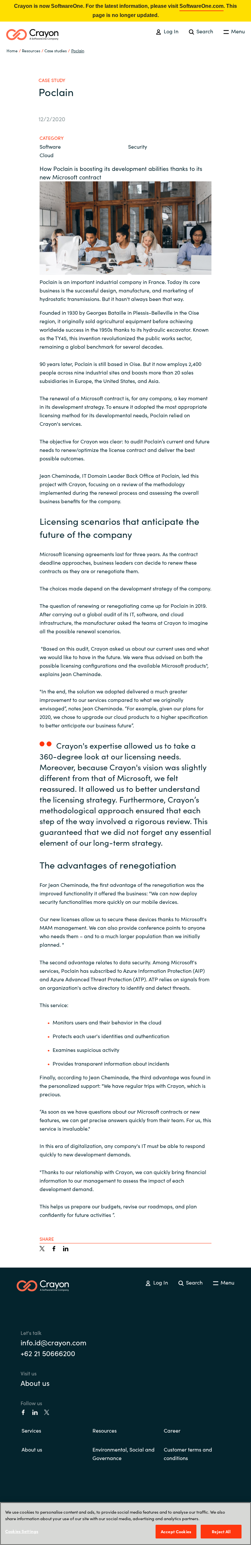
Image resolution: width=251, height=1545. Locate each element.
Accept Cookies (176, 1531)
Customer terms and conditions (188, 1453)
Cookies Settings (21, 1531)
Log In (170, 31)
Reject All (221, 1531)
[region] (125, 1523)
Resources (104, 1430)
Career (172, 1430)
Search (204, 31)
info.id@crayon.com (53, 1342)
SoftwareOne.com (201, 6)
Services (31, 1430)
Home (12, 50)
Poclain (77, 50)
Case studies (55, 50)
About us (35, 1383)
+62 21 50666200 (48, 1353)
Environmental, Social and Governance (123, 1453)
